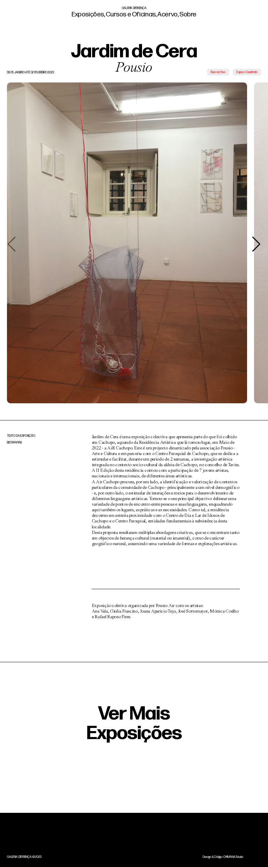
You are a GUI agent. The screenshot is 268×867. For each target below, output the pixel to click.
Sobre (187, 14)
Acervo (166, 14)
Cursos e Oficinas (130, 14)
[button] (256, 244)
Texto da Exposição (21, 436)
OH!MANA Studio (233, 857)
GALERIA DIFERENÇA (134, 8)
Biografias (14, 442)
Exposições (88, 14)
